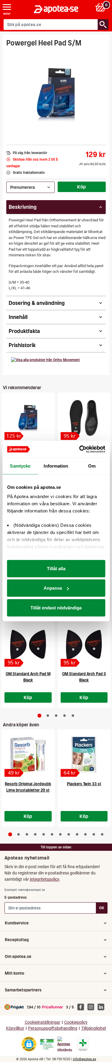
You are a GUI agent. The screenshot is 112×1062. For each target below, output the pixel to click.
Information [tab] (56, 465)
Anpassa (53, 588)
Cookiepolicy (76, 1022)
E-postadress (15, 897)
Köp (81, 187)
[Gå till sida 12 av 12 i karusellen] (102, 834)
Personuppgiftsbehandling (52, 1028)
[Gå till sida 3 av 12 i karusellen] (26, 834)
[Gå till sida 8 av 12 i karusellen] (68, 834)
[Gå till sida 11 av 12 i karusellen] (93, 834)
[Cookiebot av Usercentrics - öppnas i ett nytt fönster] (79, 449)
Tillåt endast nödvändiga (56, 607)
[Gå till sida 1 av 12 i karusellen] (10, 834)
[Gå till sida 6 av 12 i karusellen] (52, 834)
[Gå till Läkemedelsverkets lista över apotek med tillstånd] (82, 1044)
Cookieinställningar (42, 1022)
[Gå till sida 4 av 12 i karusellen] (35, 834)
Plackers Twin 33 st (84, 783)
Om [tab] (92, 465)
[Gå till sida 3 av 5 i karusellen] (56, 715)
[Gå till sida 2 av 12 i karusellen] (18, 834)
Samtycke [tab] (20, 465)
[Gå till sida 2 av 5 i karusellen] (47, 715)
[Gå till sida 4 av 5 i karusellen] (64, 715)
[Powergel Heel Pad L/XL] (28, 417)
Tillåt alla (56, 568)
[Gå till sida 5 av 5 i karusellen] (72, 715)
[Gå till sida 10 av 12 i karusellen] (85, 834)
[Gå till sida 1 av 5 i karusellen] (39, 715)
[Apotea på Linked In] (102, 1007)
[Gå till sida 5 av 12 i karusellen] (43, 834)
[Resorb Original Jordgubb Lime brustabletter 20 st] (28, 754)
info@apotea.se (84, 1059)
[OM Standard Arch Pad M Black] (28, 644)
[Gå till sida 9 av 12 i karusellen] (77, 834)
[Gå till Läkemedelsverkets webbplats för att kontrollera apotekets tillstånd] (46, 1044)
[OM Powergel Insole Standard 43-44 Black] (84, 417)
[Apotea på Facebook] (82, 1007)
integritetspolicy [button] (44, 879)
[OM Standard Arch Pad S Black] (84, 644)
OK (101, 908)
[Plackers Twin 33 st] (84, 754)
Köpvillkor (15, 1028)
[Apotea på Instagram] (92, 1007)
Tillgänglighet (93, 1028)
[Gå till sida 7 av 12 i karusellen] (60, 834)
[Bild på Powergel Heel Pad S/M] (56, 94)
